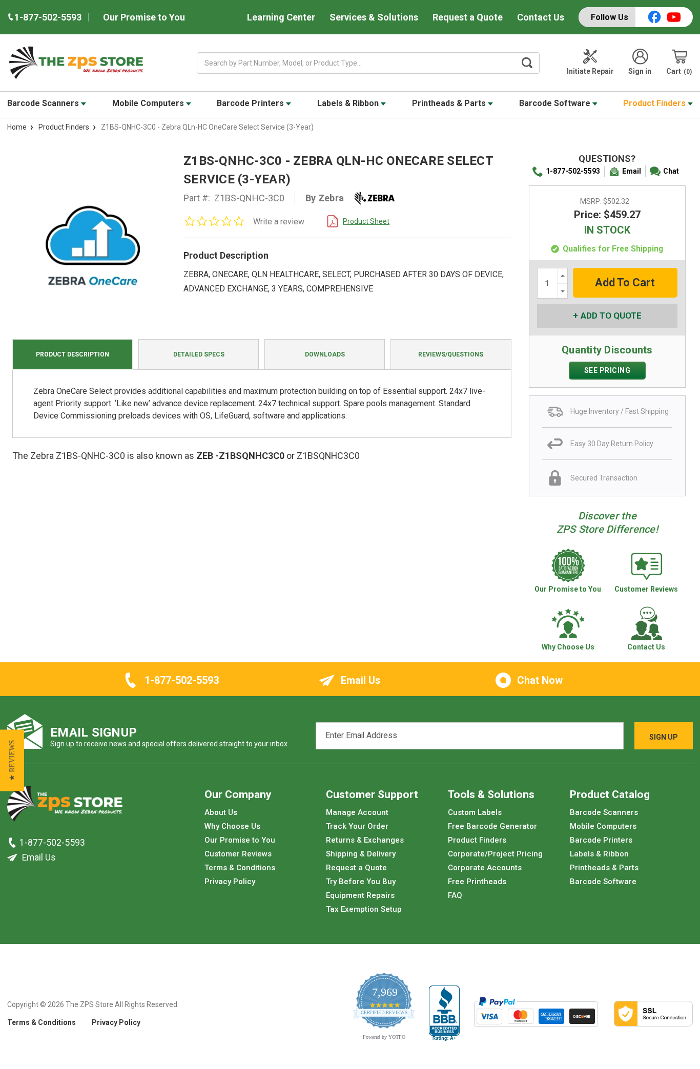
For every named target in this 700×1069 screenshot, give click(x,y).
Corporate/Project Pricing (495, 853)
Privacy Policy (229, 881)
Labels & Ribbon (349, 103)
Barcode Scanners (44, 103)
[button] (12, 760)
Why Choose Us (232, 826)
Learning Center (281, 17)
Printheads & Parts (450, 103)
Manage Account (357, 812)
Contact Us (540, 17)
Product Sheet (366, 221)
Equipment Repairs (360, 895)
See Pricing (607, 370)
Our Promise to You (144, 17)
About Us (220, 812)
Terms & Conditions (239, 867)
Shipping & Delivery (361, 853)
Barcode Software (555, 103)
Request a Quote (468, 17)
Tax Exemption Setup (364, 909)
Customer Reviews (238, 853)
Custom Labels (475, 812)
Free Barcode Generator (492, 826)
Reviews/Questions (450, 354)
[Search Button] (527, 63)
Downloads (325, 354)
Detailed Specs (198, 354)
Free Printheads (477, 881)
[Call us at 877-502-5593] (13, 842)
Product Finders (655, 103)
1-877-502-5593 (573, 171)
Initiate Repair (590, 71)
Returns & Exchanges (365, 840)
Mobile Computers (149, 103)
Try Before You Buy (361, 881)
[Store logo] (64, 806)
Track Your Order (357, 826)
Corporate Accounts (485, 867)
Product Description (72, 354)
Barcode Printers (251, 103)
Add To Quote (611, 315)
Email (631, 171)
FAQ (455, 895)
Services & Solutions (374, 17)
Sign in (639, 71)
